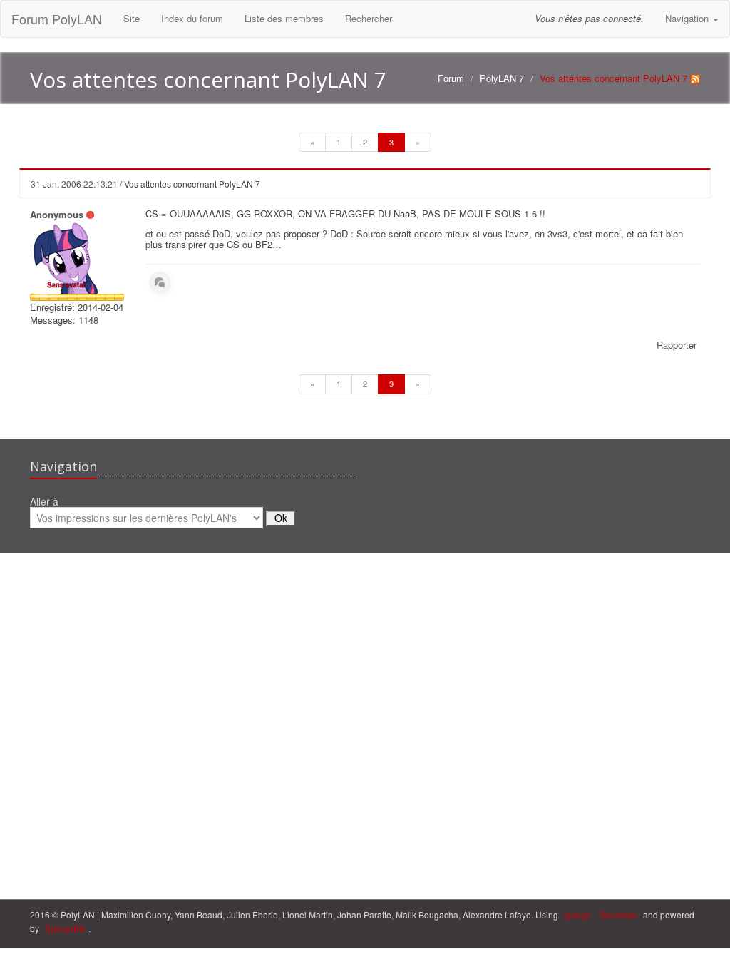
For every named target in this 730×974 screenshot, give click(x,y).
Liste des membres (284, 18)
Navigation (688, 18)
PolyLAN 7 (502, 78)
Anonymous (56, 214)
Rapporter (676, 345)
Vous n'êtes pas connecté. (589, 18)
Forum (451, 78)
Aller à (44, 502)
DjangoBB (65, 928)
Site (131, 18)
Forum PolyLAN (56, 18)
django (577, 914)
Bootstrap (618, 914)
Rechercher (368, 18)
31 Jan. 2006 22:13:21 (74, 184)
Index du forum (192, 18)
